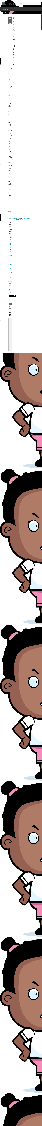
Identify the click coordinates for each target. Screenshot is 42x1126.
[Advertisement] (23, 50)
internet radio (16, 218)
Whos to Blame (26, 218)
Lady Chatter (10, 280)
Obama (10, 287)
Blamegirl (10, 242)
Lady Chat (10, 253)
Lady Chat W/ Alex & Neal (14, 41)
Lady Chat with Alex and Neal (10, 266)
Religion (10, 291)
